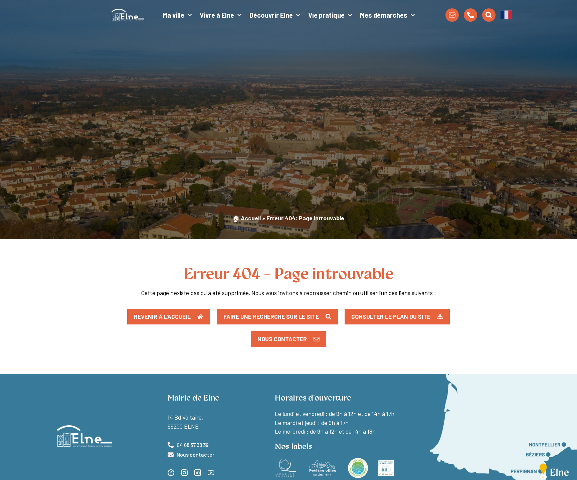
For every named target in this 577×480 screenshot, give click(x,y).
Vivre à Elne (217, 15)
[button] (506, 14)
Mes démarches (383, 15)
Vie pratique (326, 15)
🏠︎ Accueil (247, 218)
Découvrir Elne (271, 15)
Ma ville (173, 15)
